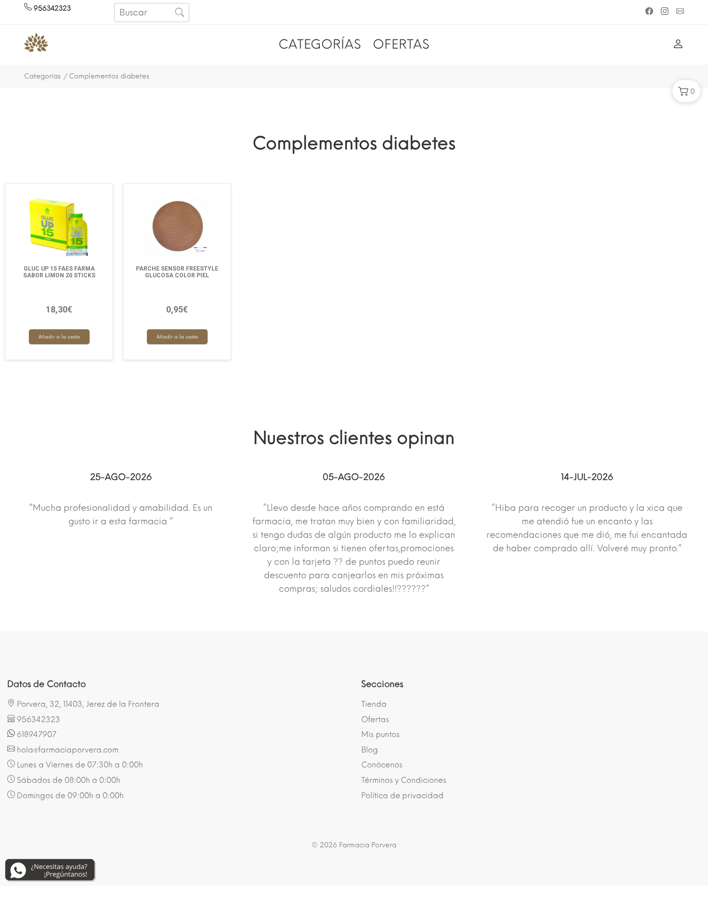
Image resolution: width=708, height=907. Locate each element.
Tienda (374, 704)
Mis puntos (380, 734)
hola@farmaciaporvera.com (66, 749)
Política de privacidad (402, 795)
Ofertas (375, 719)
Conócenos (382, 764)
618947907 (35, 734)
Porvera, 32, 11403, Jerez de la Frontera (87, 704)
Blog (369, 749)
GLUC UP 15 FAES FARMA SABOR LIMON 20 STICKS (59, 272)
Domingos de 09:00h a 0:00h (69, 795)
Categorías (42, 76)
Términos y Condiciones (403, 780)
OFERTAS (401, 44)
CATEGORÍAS (319, 44)
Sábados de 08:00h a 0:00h (67, 780)
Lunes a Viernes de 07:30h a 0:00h (79, 764)
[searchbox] (151, 12)
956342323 (51, 8)
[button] (686, 91)
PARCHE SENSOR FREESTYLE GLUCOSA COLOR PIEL (177, 272)
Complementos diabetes (109, 76)
